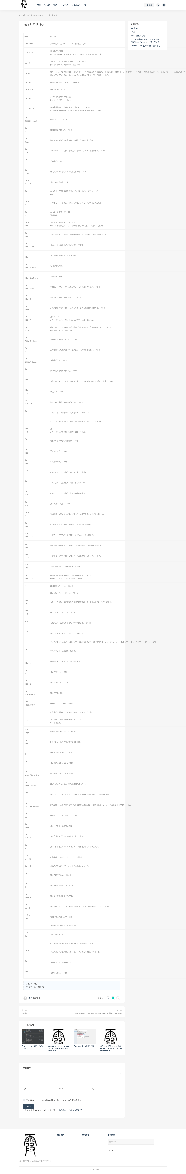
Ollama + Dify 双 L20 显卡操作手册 (145, 46)
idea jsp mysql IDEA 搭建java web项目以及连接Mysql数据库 (98, 1013)
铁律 (133, 32)
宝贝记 (47, 5)
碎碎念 (65, 5)
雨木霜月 (30, 15)
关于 (86, 5)
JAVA (42, 15)
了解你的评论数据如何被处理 (69, 1110)
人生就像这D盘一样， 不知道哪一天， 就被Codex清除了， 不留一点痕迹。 (147, 41)
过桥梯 (24, 1013)
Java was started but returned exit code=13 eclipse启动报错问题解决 (59, 1048)
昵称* (25, 1089)
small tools (135, 28)
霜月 (30, 998)
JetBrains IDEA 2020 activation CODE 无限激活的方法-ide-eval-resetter (111, 1048)
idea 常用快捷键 (39, 987)
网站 (92, 1089)
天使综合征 (76, 5)
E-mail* (60, 1089)
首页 (39, 5)
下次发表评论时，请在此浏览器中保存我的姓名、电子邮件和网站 (53, 1100)
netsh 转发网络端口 (139, 36)
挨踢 (37, 15)
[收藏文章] (108, 998)
